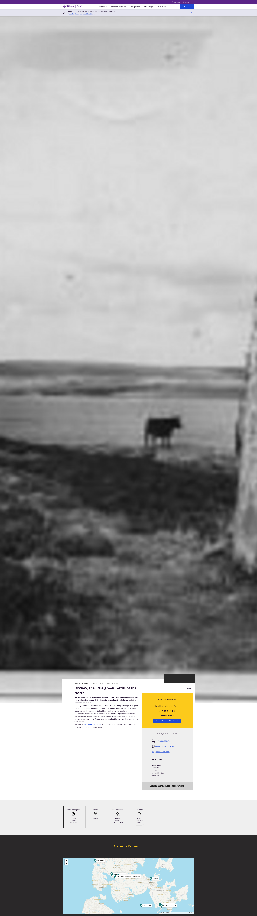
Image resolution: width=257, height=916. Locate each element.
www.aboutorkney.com (92, 724)
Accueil (77, 683)
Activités (85, 683)
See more (139, 825)
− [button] (66, 863)
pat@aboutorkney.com (160, 752)
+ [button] (66, 860)
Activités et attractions (118, 7)
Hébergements (135, 7)
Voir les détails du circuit (164, 746)
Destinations (103, 7)
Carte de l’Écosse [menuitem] (163, 7)
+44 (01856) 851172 (162, 741)
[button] (191, 12)
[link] (187, 6)
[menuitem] (103, 6)
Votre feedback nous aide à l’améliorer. (81, 14)
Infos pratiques (149, 7)
